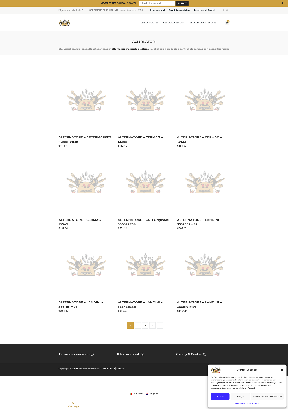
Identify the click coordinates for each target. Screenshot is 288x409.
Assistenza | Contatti (205, 10)
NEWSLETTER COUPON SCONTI (118, 3)
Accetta (220, 396)
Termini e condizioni (179, 10)
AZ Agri (74, 368)
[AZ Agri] (64, 22)
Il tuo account (157, 10)
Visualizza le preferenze (267, 396)
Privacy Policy (253, 403)
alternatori (118, 49)
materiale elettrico (137, 49)
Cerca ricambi (149, 22)
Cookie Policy (239, 403)
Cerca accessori (173, 22)
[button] (282, 369)
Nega (240, 396)
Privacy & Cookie (189, 354)
